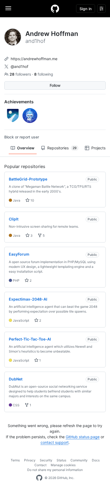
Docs (96, 460)
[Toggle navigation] (8, 8)
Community (79, 460)
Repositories (62, 148)
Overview (25, 148)
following (43, 74)
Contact (40, 465)
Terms (15, 460)
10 (32, 200)
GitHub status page (83, 436)
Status (61, 460)
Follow (55, 85)
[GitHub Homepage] (39, 477)
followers (21, 74)
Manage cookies (63, 465)
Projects (98, 148)
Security (46, 460)
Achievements (19, 101)
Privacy (30, 460)
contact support (55, 442)
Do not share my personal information (55, 470)
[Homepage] (55, 8)
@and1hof (19, 66)
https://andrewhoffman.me (34, 58)
